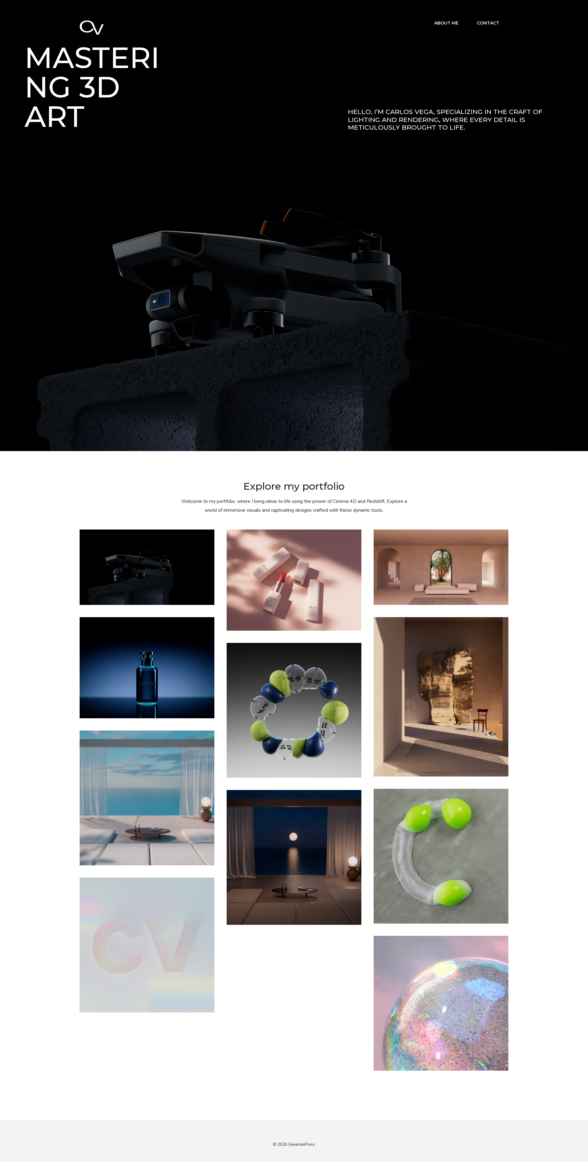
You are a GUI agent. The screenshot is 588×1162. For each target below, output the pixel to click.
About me (446, 23)
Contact (488, 23)
